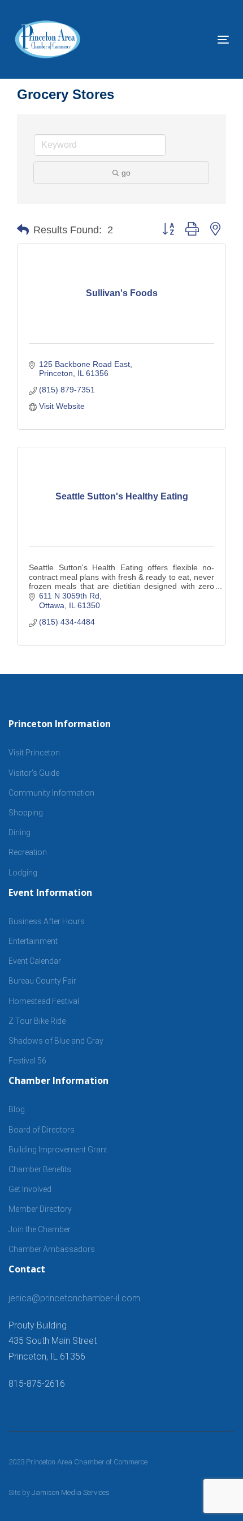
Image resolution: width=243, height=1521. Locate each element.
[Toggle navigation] (193, 39)
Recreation (27, 852)
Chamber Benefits (39, 1169)
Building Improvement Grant (57, 1149)
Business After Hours (46, 921)
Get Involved (29, 1189)
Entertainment (33, 941)
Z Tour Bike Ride (37, 1021)
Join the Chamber (39, 1229)
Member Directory (40, 1209)
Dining (19, 832)
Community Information (51, 792)
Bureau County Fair (42, 980)
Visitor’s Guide (33, 772)
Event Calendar (34, 960)
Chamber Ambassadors (51, 1249)
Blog (16, 1109)
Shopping (25, 812)
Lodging (22, 872)
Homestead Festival (43, 1001)
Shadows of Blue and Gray (55, 1040)
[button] (23, 230)
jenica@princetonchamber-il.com (74, 1298)
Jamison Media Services (71, 1492)
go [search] (126, 172)
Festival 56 (27, 1060)
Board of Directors (41, 1129)
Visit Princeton (34, 752)
